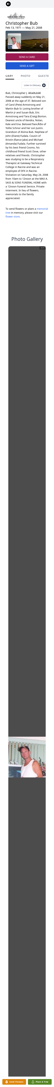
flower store (13, 216)
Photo (25, 75)
